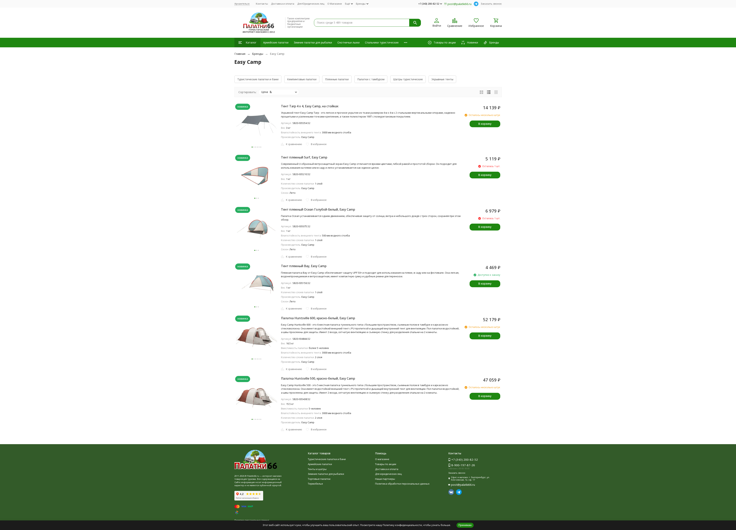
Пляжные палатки (337, 79)
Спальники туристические (382, 42)
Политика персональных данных (251, 520)
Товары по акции (385, 464)
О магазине (382, 459)
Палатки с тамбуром (370, 79)
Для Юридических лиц (310, 3)
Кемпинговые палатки (301, 79)
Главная (239, 54)
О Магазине (334, 3)
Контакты (262, 3)
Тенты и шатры (317, 469)
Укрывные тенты (442, 79)
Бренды (257, 54)
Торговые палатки (319, 479)
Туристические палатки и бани (257, 79)
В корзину (484, 124)
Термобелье (315, 483)
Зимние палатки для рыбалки (313, 42)
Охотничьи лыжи (348, 42)
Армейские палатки (275, 42)
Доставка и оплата (282, 3)
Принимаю (465, 525)
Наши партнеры (385, 479)
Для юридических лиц (388, 474)
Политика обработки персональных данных (402, 483)
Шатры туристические (408, 79)
